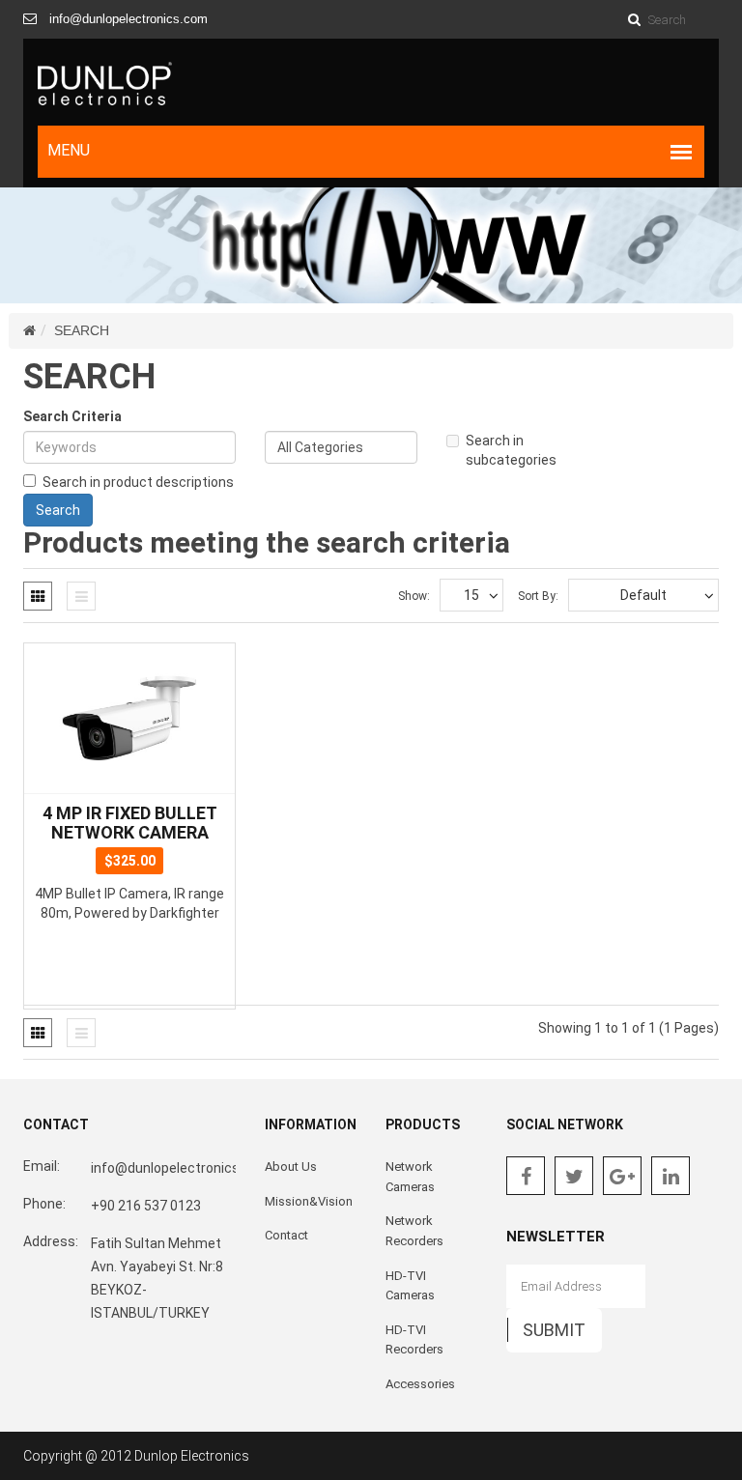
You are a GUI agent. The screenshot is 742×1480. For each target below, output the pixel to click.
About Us (291, 1166)
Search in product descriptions (138, 482)
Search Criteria (72, 416)
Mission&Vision (309, 1201)
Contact (286, 1235)
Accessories (420, 1384)
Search (81, 330)
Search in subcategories (511, 450)
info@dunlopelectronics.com (128, 19)
